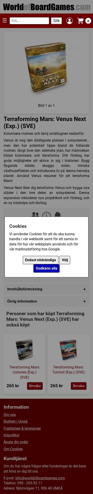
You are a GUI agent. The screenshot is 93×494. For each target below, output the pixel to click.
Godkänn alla (46, 268)
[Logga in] (69, 20)
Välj (65, 260)
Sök (56, 21)
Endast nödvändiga (40, 260)
